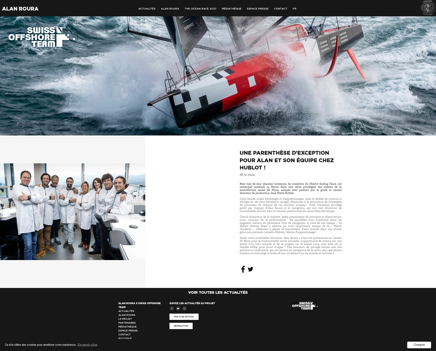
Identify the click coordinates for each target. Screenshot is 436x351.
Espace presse (258, 8)
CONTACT (124, 334)
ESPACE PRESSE (128, 330)
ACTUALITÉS (126, 311)
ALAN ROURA (126, 315)
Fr (294, 8)
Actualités (146, 8)
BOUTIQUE (125, 338)
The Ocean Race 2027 (200, 8)
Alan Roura (20, 9)
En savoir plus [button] (87, 344)
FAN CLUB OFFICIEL (184, 316)
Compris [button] (419, 345)
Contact (280, 8)
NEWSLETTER (181, 326)
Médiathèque (232, 8)
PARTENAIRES (127, 322)
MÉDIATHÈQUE (127, 326)
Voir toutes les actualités (218, 292)
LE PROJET (125, 319)
